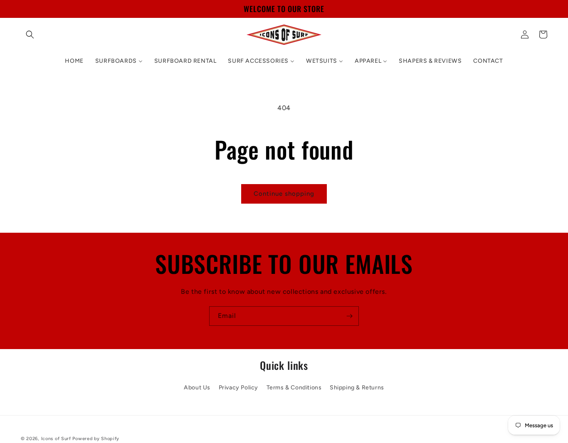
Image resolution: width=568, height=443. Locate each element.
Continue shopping (284, 193)
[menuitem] (74, 61)
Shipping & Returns (357, 387)
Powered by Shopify (95, 438)
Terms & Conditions (294, 387)
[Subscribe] (349, 316)
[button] (30, 34)
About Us (197, 387)
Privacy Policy (238, 387)
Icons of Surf (56, 438)
